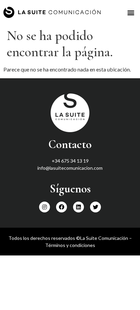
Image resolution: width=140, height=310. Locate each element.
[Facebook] (61, 207)
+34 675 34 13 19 (70, 161)
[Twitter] (95, 207)
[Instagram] (44, 207)
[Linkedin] (78, 207)
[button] (131, 12)
